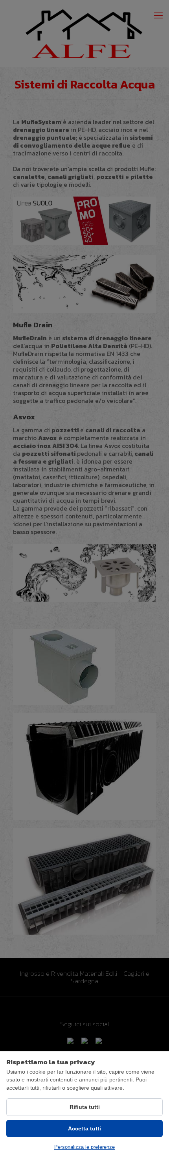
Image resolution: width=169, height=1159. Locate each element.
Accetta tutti (84, 1128)
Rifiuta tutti (85, 1107)
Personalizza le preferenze (84, 1147)
